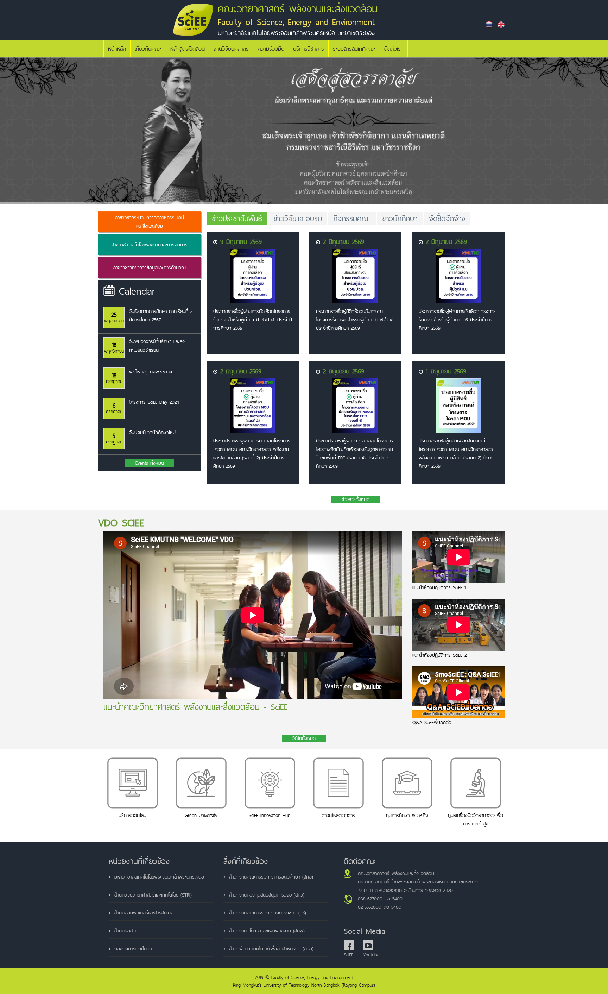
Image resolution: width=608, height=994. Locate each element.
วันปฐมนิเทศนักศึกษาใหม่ (152, 432)
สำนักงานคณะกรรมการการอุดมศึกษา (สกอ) (271, 877)
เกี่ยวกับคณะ (148, 49)
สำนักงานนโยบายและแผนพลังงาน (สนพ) (267, 930)
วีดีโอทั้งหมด (304, 738)
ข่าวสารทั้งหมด (355, 499)
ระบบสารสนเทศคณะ (354, 49)
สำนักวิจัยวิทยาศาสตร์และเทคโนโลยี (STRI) (153, 895)
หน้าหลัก (117, 49)
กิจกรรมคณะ (352, 218)
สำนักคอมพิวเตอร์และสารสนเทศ (143, 912)
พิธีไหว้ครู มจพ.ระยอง (150, 371)
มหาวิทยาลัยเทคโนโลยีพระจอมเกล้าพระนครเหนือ (159, 877)
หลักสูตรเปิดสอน (187, 49)
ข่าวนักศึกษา (400, 218)
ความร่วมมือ (271, 49)
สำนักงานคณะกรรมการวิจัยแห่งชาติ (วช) (267, 912)
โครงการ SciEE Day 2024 (154, 402)
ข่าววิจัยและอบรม (297, 218)
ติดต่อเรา (393, 49)
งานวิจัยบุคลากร (231, 49)
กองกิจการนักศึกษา (133, 948)
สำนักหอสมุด (126, 930)
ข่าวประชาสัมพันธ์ (237, 218)
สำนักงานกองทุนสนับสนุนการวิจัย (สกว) (266, 895)
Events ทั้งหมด (149, 463)
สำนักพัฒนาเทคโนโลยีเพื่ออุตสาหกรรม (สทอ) (271, 948)
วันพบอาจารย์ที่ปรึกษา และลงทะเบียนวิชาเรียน (157, 345)
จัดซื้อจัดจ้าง (447, 218)
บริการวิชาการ (308, 49)
